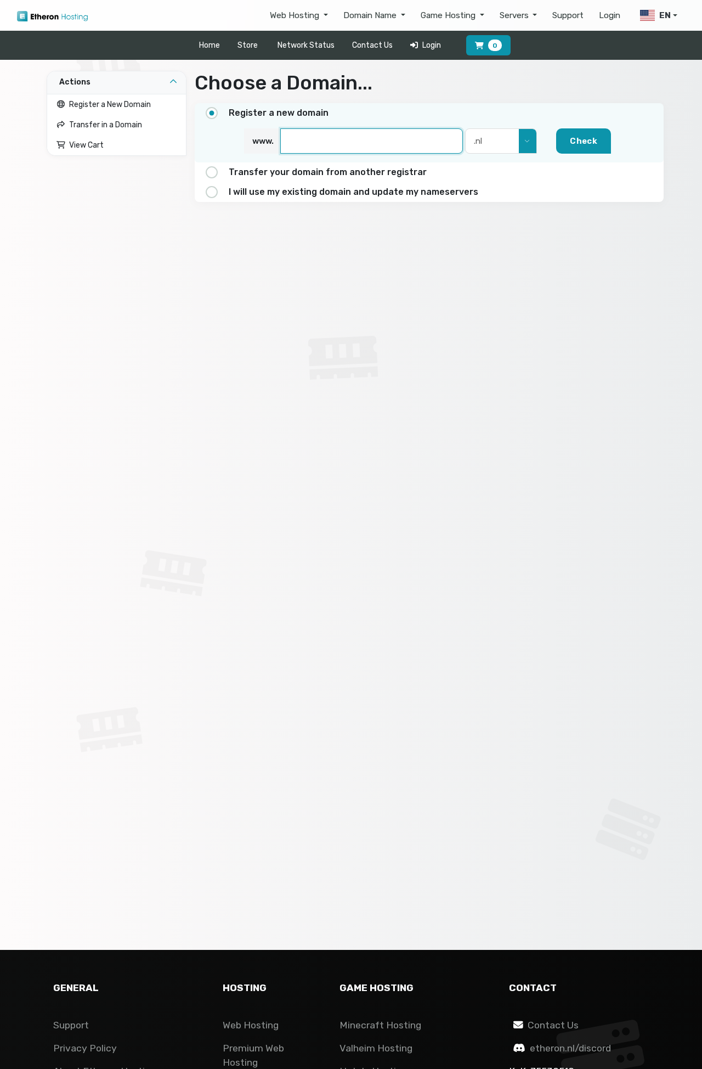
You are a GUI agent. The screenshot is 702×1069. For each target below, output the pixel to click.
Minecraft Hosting (380, 1025)
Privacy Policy (85, 1048)
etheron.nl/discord (570, 1048)
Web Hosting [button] (295, 15)
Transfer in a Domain (104, 125)
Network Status (306, 45)
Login (609, 15)
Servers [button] (515, 15)
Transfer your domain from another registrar (328, 172)
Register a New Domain (108, 104)
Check (583, 141)
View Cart (85, 145)
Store (247, 45)
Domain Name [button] (371, 15)
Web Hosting (251, 1025)
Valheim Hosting (375, 1048)
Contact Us (372, 45)
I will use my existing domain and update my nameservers (353, 192)
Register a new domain (279, 113)
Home (209, 45)
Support (568, 15)
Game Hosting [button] (449, 15)
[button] (656, 15)
